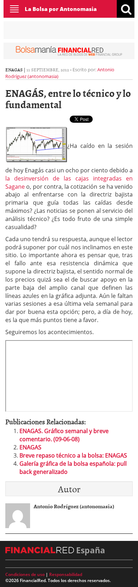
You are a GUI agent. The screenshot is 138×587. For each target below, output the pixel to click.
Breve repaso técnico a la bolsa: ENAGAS (73, 455)
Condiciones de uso (25, 574)
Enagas (14, 69)
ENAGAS (30, 447)
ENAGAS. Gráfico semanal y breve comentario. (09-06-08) (64, 435)
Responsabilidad (65, 574)
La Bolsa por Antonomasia (61, 8)
